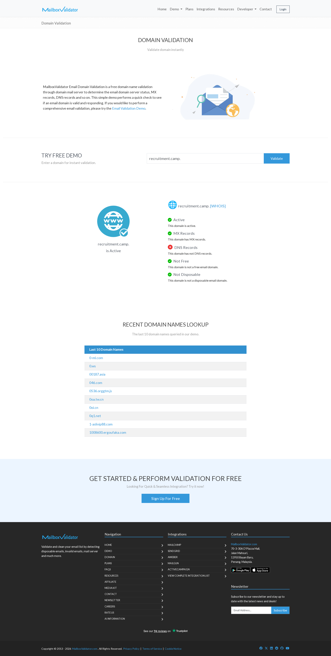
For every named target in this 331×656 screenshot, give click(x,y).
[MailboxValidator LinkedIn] (271, 648)
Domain (110, 557)
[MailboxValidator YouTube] (287, 648)
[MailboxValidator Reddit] (276, 648)
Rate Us (109, 612)
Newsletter (112, 600)
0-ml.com (96, 358)
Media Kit (111, 587)
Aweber (173, 557)
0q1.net (95, 416)
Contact (266, 9)
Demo (108, 551)
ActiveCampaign (179, 569)
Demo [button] (174, 9)
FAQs (108, 569)
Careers (110, 606)
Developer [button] (245, 9)
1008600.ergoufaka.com (107, 432)
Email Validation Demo (128, 108)
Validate (277, 158)
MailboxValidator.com (84, 648)
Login (283, 9)
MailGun (173, 563)
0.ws (92, 366)
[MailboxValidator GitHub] (281, 648)
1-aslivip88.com (100, 424)
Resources (226, 9)
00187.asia (97, 374)
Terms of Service (152, 648)
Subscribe (280, 610)
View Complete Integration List (189, 575)
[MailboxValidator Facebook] (260, 648)
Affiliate (110, 581)
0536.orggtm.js (100, 391)
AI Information (115, 618)
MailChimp (174, 544)
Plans (189, 9)
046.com (95, 383)
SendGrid (174, 551)
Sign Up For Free (165, 498)
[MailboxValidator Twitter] (266, 648)
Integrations (206, 9)
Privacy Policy (131, 648)
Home (162, 9)
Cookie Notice (173, 648)
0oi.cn (93, 408)
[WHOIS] (218, 206)
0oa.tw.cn (96, 399)
